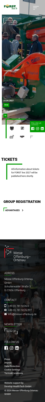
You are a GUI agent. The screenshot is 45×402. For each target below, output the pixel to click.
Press (14, 137)
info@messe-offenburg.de (22, 314)
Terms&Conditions (13, 373)
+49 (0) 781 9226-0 (18, 306)
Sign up (11, 331)
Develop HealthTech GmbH (17, 386)
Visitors (14, 129)
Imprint (8, 362)
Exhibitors (25, 129)
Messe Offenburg (34, 137)
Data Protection (12, 366)
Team (25, 137)
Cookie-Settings (12, 369)
